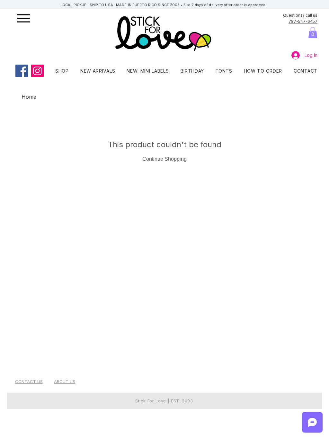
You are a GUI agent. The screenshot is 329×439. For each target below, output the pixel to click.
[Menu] (30, 18)
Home (29, 97)
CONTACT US (29, 381)
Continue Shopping (164, 159)
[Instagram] (37, 71)
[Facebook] (21, 71)
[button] (312, 32)
